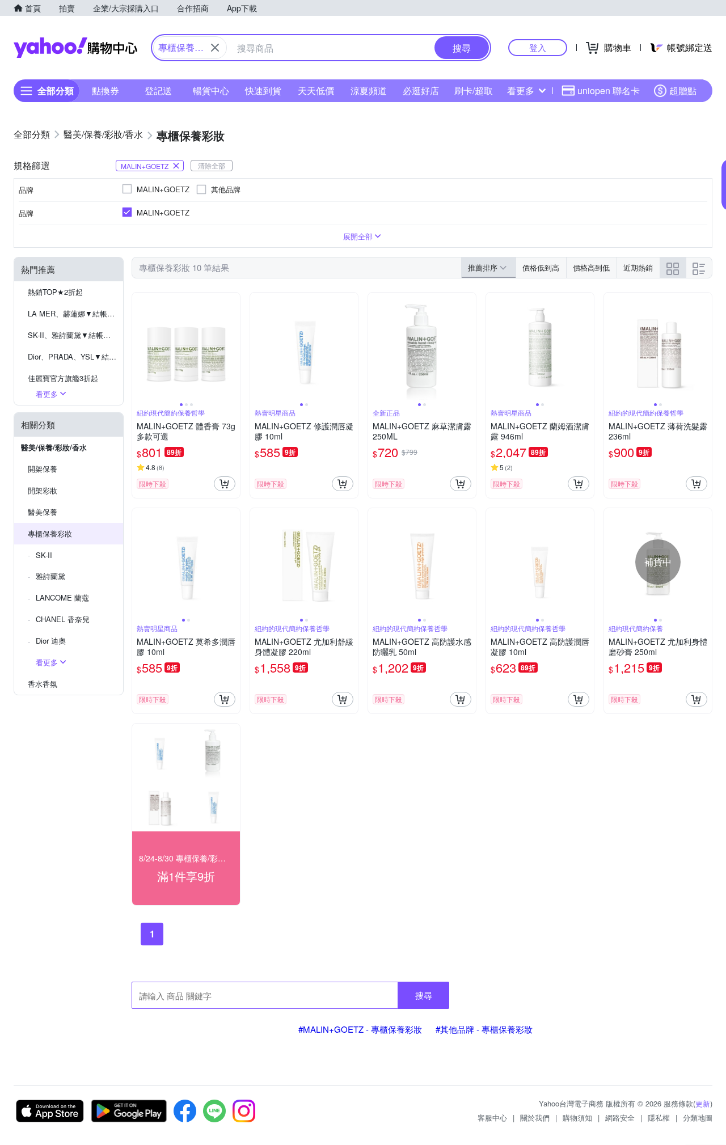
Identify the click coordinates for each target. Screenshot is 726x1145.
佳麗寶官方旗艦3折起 (63, 378)
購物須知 (577, 1117)
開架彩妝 (42, 490)
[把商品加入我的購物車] (224, 483)
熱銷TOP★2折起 (55, 291)
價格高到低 (591, 267)
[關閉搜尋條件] (215, 47)
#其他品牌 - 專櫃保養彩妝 (484, 1029)
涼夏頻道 (369, 90)
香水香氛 (42, 683)
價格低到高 (540, 267)
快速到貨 (263, 90)
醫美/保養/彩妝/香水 (54, 447)
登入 (537, 47)
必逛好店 (421, 90)
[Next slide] (232, 346)
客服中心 (492, 1117)
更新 (702, 1103)
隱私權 (659, 1117)
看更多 (520, 90)
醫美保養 (42, 511)
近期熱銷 (638, 267)
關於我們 (535, 1117)
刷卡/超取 (473, 90)
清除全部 (211, 165)
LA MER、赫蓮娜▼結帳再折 (75, 313)
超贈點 (683, 90)
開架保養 (42, 468)
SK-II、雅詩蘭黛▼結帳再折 (73, 334)
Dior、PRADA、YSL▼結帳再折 (75, 356)
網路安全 (620, 1117)
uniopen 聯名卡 (608, 90)
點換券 (105, 90)
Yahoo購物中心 (75, 47)
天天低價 (316, 90)
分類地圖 (697, 1117)
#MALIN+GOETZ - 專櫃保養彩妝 (360, 1029)
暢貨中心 (211, 90)
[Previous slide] (139, 346)
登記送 (158, 90)
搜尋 (423, 995)
